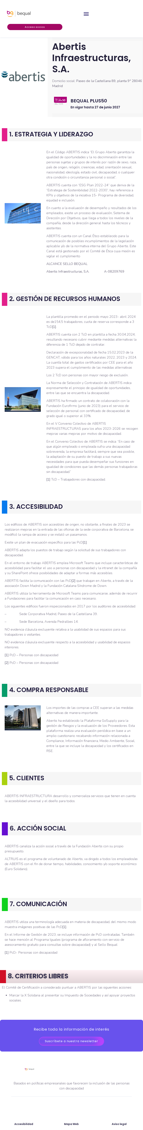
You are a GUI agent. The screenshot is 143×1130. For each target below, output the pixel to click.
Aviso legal (119, 1124)
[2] (73, 580)
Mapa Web (71, 1124)
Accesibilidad (23, 1124)
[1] (54, 327)
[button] (86, 14)
